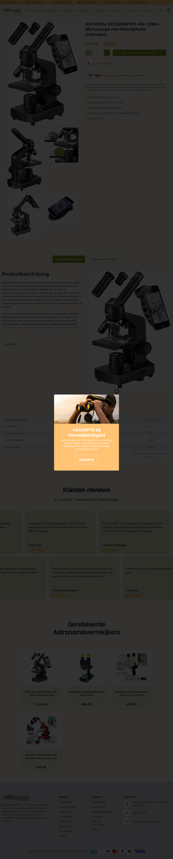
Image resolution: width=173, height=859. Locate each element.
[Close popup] (116, 391)
